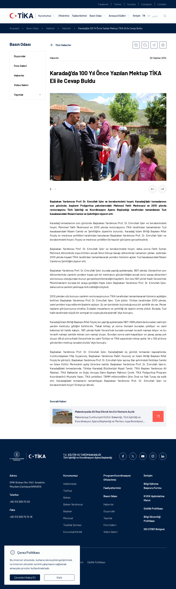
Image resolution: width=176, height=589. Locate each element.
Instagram (146, 4)
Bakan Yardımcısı (73, 504)
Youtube (131, 4)
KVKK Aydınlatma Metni (154, 498)
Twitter (117, 4)
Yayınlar (107, 518)
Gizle (59, 577)
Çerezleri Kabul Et (25, 577)
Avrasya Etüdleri (117, 15)
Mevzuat (68, 518)
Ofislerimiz (63, 15)
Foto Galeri (20, 65)
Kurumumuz (44, 15)
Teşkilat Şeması (72, 524)
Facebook (103, 4)
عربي (155, 15)
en (148, 15)
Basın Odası (96, 15)
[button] (152, 189)
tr (143, 15)
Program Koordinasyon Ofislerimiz (117, 477)
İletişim (136, 15)
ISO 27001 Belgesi (154, 529)
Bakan (67, 497)
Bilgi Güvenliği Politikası (152, 518)
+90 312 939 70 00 (20, 501)
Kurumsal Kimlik (72, 531)
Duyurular (20, 56)
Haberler (50, 28)
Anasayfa (14, 28)
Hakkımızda (69, 483)
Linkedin (162, 4)
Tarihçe (67, 490)
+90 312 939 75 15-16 (21, 516)
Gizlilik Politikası (153, 508)
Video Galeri (21, 85)
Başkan (67, 511)
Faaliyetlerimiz (79, 15)
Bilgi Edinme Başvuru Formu (153, 485)
